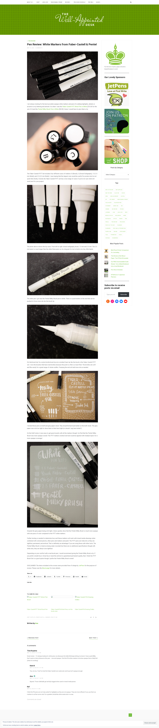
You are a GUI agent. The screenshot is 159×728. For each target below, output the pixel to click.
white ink (54, 617)
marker (48, 617)
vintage (107, 237)
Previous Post (33, 638)
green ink (115, 205)
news (124, 215)
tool (106, 234)
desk (106, 196)
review (115, 231)
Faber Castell (41, 617)
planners (107, 228)
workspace (115, 237)
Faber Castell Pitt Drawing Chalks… (85, 609)
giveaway (108, 205)
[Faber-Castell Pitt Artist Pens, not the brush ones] (62, 602)
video (120, 234)
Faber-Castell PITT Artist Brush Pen (37, 609)
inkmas (107, 209)
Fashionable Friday (56, 2)
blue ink (117, 193)
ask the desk (108, 193)
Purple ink (108, 231)
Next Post (93, 638)
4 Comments (38, 48)
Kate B (32, 666)
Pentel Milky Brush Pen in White (48, 109)
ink (122, 205)
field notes (108, 202)
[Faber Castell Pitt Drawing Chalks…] (86, 602)
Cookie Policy (37, 725)
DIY (106, 199)
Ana (36, 623)
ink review (114, 209)
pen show (122, 221)
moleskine (118, 215)
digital (123, 196)
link (114, 212)
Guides (98, 2)
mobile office (109, 215)
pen (126, 218)
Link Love (45, 2)
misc (126, 212)
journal (107, 212)
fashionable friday (122, 199)
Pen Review (31, 41)
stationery (123, 231)
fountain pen (117, 202)
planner (119, 225)
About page (46, 568)
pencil (107, 221)
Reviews (67, 2)
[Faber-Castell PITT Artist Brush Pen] (38, 602)
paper (120, 218)
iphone (122, 209)
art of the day (109, 189)
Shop (38, 2)
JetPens (81, 565)
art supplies (31, 617)
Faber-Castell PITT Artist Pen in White (74, 106)
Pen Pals (90, 2)
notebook (108, 218)
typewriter (113, 234)
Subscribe (123, 294)
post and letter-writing (119, 228)
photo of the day (110, 225)
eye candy (112, 199)
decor (123, 193)
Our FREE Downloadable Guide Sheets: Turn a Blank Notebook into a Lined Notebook (120, 264)
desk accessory (114, 196)
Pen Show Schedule (79, 2)
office (115, 218)
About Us (29, 2)
